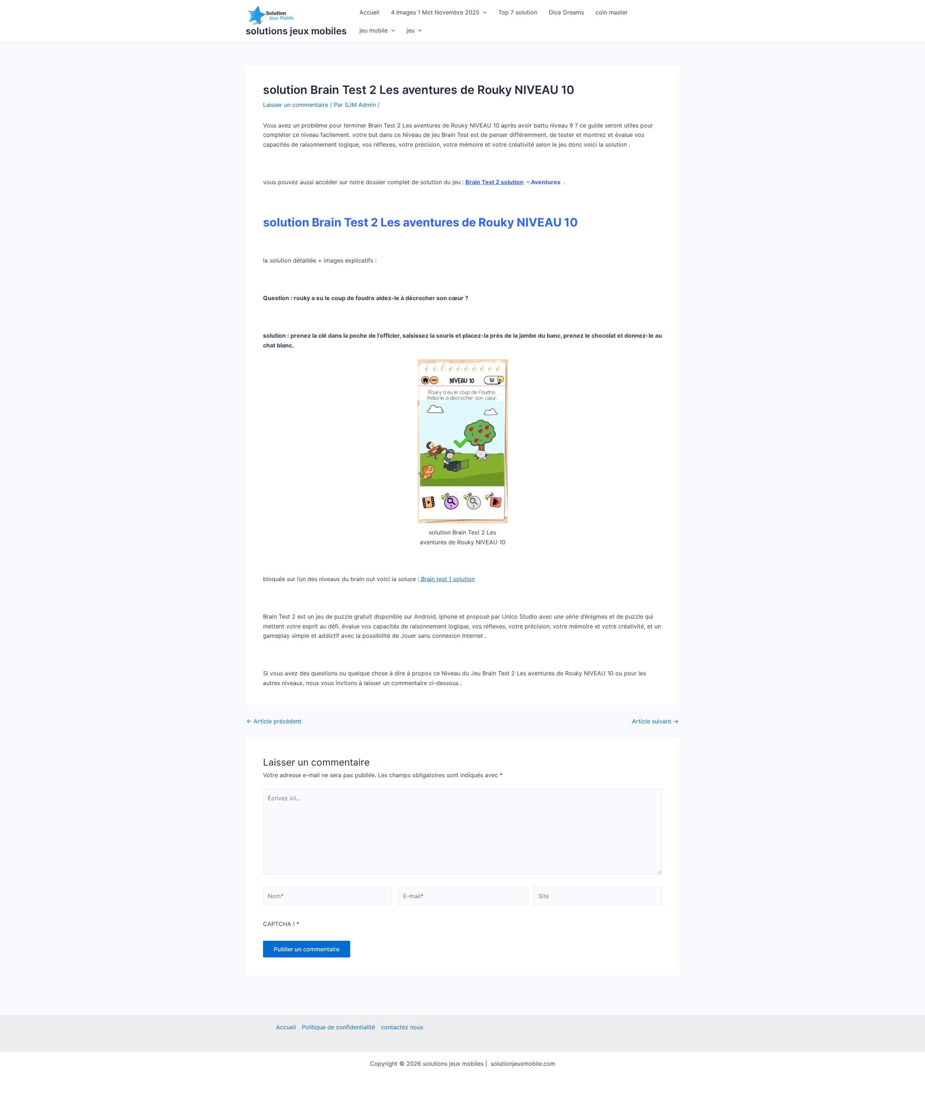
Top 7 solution (517, 12)
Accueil (369, 12)
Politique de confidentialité (338, 1027)
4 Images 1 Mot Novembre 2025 (435, 12)
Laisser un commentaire (295, 104)
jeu (410, 30)
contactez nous (402, 1027)
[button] (483, 12)
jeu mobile (374, 30)
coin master (611, 12)
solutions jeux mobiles (296, 30)
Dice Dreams (566, 12)
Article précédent (273, 721)
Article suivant (655, 721)
